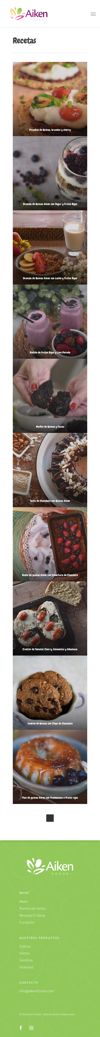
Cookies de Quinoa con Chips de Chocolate (50, 723)
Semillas (26, 960)
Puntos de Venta (32, 908)
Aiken (23, 901)
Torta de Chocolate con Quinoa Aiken (50, 501)
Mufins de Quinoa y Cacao (50, 427)
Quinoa (24, 946)
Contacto (27, 922)
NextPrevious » (50, 818)
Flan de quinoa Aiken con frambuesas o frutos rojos (50, 798)
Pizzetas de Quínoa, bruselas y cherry (50, 130)
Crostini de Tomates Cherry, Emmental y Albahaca (50, 649)
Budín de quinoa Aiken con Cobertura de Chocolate (50, 575)
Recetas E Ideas (32, 915)
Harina (24, 953)
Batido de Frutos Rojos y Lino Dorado (50, 352)
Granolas (26, 967)
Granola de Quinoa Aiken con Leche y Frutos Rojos (50, 278)
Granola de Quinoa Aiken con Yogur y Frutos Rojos (50, 204)
